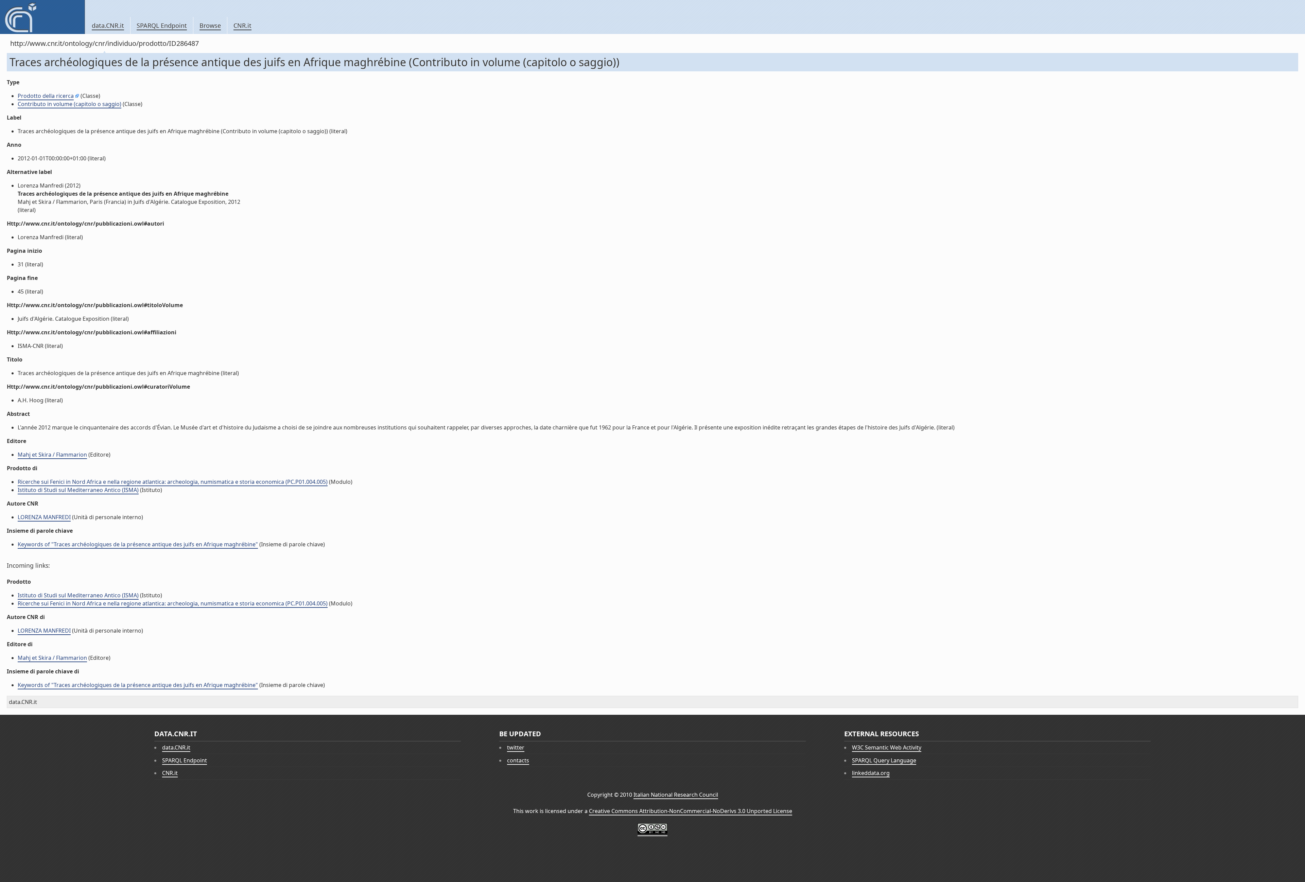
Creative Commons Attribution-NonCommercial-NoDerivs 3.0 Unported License (690, 811)
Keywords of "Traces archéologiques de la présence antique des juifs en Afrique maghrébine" (138, 544)
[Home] (42, 17)
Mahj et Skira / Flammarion (52, 454)
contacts (518, 760)
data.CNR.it (108, 25)
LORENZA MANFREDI (44, 517)
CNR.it (242, 25)
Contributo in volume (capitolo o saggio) (69, 104)
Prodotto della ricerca (46, 96)
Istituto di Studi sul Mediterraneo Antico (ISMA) (78, 490)
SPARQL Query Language (884, 760)
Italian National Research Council (675, 794)
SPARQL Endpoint (162, 25)
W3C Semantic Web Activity (886, 747)
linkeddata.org (871, 773)
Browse (210, 25)
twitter (515, 747)
